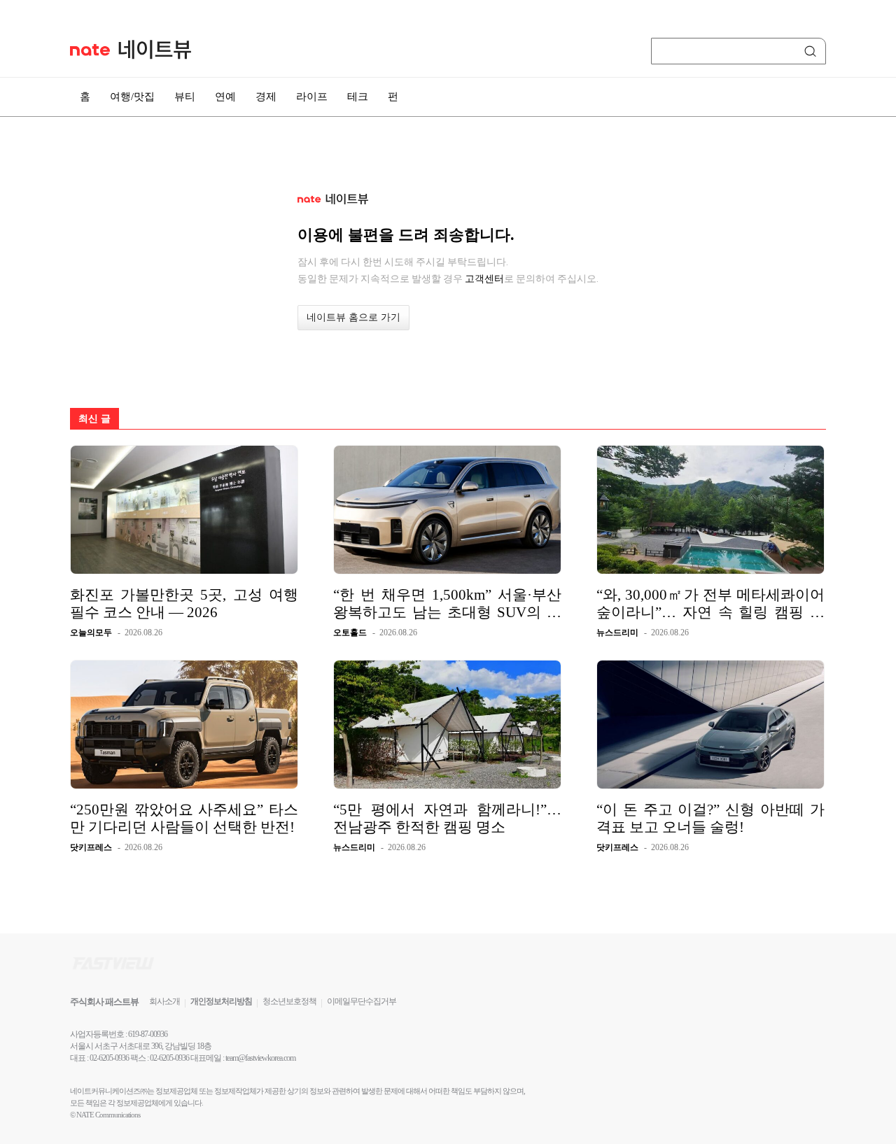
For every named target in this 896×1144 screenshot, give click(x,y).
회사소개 (164, 1001)
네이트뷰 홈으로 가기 (353, 317)
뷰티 (184, 96)
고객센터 (484, 278)
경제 (265, 96)
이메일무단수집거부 (361, 1001)
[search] (813, 51)
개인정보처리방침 (221, 1001)
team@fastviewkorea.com (260, 1058)
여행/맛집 (132, 96)
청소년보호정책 (289, 1001)
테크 (357, 96)
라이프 (312, 96)
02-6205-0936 (109, 1058)
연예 (225, 96)
